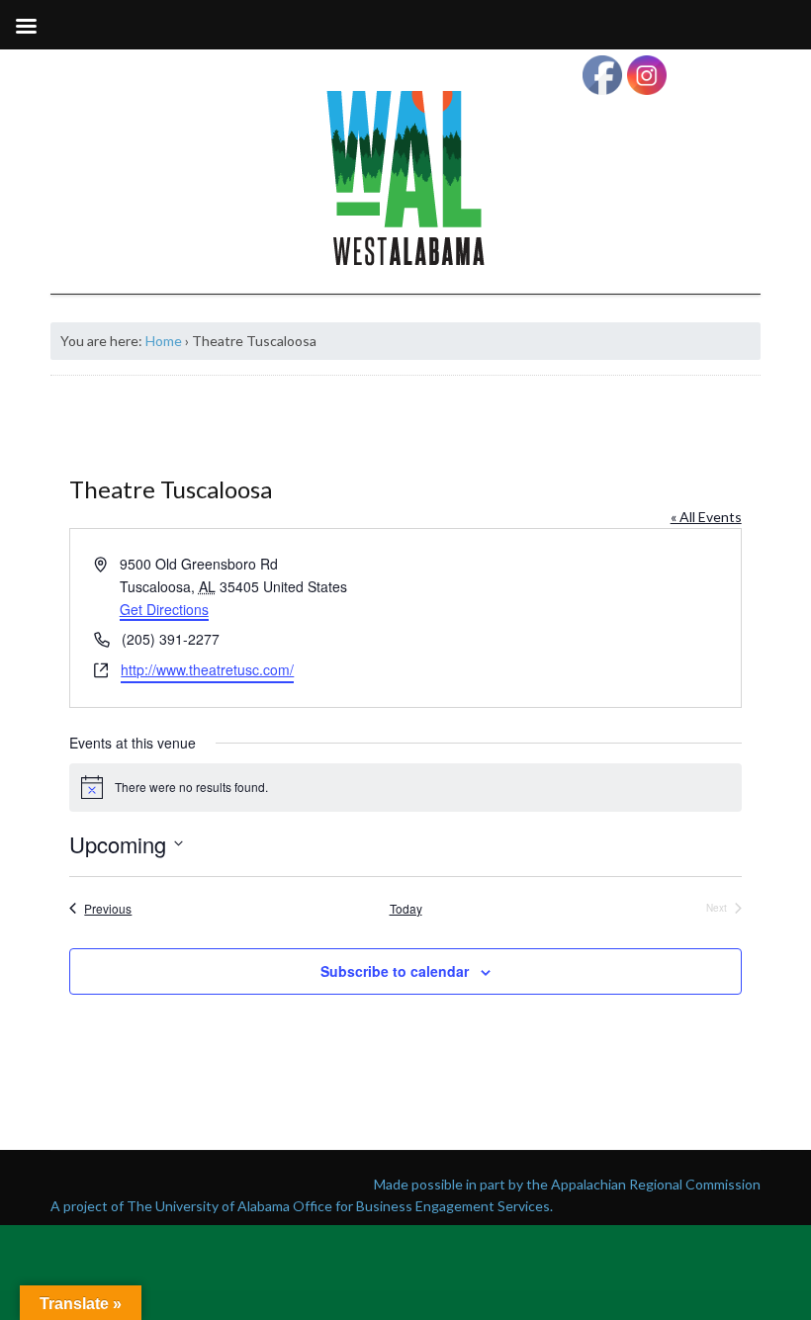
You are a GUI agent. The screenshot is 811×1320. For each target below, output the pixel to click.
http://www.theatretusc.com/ (207, 669)
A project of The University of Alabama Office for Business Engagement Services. (301, 1205)
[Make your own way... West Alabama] (405, 178)
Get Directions (164, 609)
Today (406, 909)
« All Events (706, 516)
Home (163, 340)
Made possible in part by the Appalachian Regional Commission (567, 1184)
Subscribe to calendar (394, 971)
